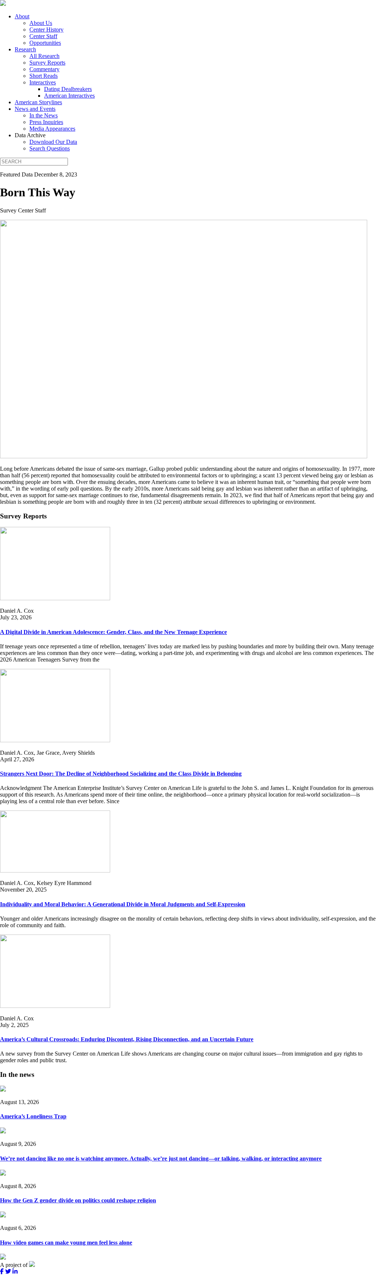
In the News (43, 115)
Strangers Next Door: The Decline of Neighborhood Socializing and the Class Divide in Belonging (121, 774)
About (22, 16)
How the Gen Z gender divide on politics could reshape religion (78, 1200)
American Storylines (38, 102)
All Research (44, 56)
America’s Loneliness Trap (33, 1116)
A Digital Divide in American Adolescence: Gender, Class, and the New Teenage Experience (113, 632)
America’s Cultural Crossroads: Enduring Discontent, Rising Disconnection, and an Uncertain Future (126, 1039)
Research (25, 49)
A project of (14, 1265)
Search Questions (49, 148)
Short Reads (43, 76)
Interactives (42, 82)
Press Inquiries (46, 122)
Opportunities (45, 43)
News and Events (35, 109)
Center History (46, 29)
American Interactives (69, 95)
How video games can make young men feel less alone (66, 1242)
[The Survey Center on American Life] (3, 4)
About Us (40, 23)
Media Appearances (52, 128)
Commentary (44, 69)
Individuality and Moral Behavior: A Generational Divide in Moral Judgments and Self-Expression (122, 904)
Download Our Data (53, 142)
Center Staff (43, 36)
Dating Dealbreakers (68, 89)
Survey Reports (47, 62)
